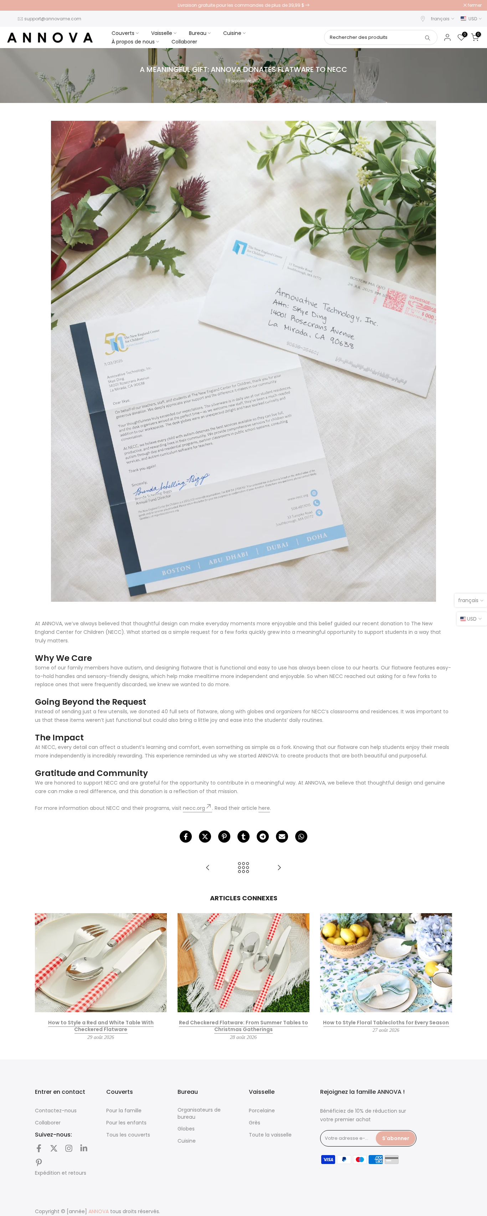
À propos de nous (133, 41)
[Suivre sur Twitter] (54, 1148)
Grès (254, 1122)
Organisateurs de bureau (199, 1114)
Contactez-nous (56, 1110)
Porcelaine (262, 1110)
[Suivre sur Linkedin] (84, 1148)
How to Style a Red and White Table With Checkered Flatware (101, 1026)
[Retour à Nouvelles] (243, 868)
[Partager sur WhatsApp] (301, 836)
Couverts (123, 33)
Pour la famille (124, 1110)
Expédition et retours (60, 1173)
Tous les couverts (128, 1135)
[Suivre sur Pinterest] (39, 1163)
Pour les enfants (126, 1122)
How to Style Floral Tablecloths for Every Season (386, 1022)
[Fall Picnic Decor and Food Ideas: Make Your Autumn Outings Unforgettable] (208, 868)
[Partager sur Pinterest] (224, 836)
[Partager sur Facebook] (186, 836)
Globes (186, 1129)
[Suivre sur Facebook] (39, 1148)
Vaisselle (161, 33)
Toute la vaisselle (270, 1135)
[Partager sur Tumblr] (243, 836)
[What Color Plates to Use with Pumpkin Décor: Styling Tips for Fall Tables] (279, 868)
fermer (16, 5)
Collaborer (184, 41)
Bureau (197, 33)
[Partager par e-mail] (282, 836)
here (264, 808)
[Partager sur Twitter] (205, 836)
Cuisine (232, 33)
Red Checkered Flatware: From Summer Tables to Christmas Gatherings (243, 1026)
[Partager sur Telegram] (263, 836)
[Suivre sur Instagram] (69, 1148)
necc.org (194, 808)
